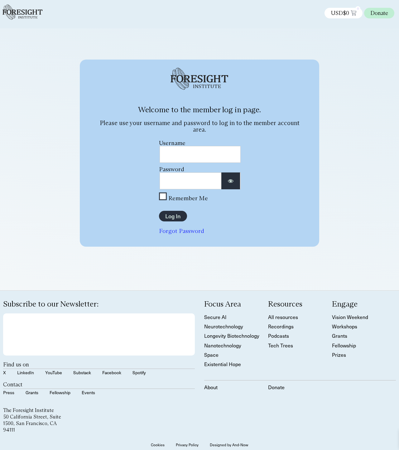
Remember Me (187, 197)
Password (171, 169)
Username (172, 143)
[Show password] (230, 181)
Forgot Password (181, 231)
